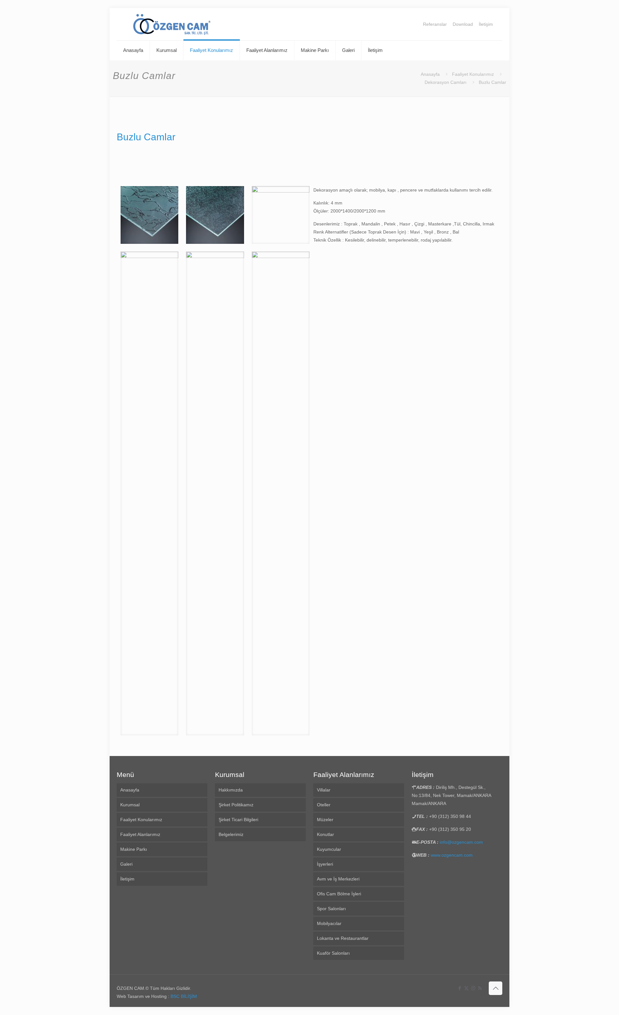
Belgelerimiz (231, 834)
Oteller (323, 804)
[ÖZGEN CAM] (172, 24)
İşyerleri (325, 864)
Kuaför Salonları (333, 953)
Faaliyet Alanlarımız (140, 834)
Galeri (126, 864)
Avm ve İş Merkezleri (338, 878)
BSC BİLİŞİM (184, 996)
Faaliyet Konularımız (473, 74)
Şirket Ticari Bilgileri (238, 819)
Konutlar (325, 834)
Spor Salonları (331, 908)
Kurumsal (130, 804)
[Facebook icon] (459, 988)
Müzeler (325, 819)
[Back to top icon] (495, 988)
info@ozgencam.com (461, 842)
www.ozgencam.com (452, 855)
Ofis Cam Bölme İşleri (339, 893)
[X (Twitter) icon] (466, 988)
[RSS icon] (479, 988)
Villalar (323, 789)
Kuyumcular (329, 849)
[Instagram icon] (473, 988)
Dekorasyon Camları (446, 82)
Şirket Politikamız (236, 804)
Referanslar (435, 24)
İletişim (486, 24)
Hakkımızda (231, 789)
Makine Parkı (133, 849)
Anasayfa (430, 74)
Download (463, 24)
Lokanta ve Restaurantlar (342, 938)
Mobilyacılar (329, 923)
